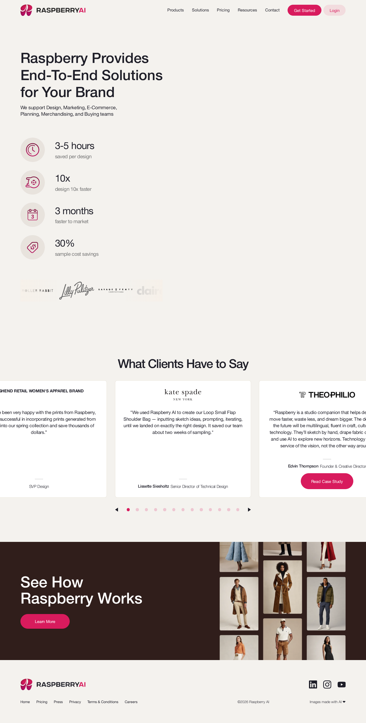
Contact (272, 9)
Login (335, 10)
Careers (131, 702)
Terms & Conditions (102, 702)
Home (25, 702)
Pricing (223, 9)
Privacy (75, 702)
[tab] (128, 509)
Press (58, 702)
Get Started (304, 10)
